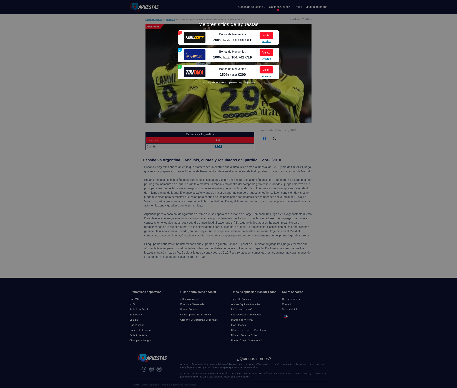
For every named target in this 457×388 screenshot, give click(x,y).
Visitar (266, 35)
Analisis (266, 41)
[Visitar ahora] (194, 37)
